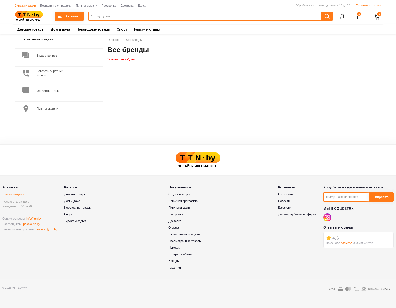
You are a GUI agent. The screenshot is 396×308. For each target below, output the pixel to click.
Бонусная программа (183, 201)
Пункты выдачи (86, 5)
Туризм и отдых (146, 29)
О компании (286, 194)
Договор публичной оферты (297, 214)
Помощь (174, 247)
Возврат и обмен (180, 254)
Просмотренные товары (184, 241)
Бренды (173, 261)
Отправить (381, 197)
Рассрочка (109, 5)
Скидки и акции (25, 5)
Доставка (127, 5)
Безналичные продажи (56, 5)
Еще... (142, 5)
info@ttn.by (34, 218)
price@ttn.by (31, 224)
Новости (284, 201)
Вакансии (284, 207)
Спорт (122, 29)
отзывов (346, 243)
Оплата (173, 227)
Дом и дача (60, 29)
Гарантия (174, 267)
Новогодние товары (93, 29)
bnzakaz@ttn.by (46, 229)
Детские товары (30, 29)
